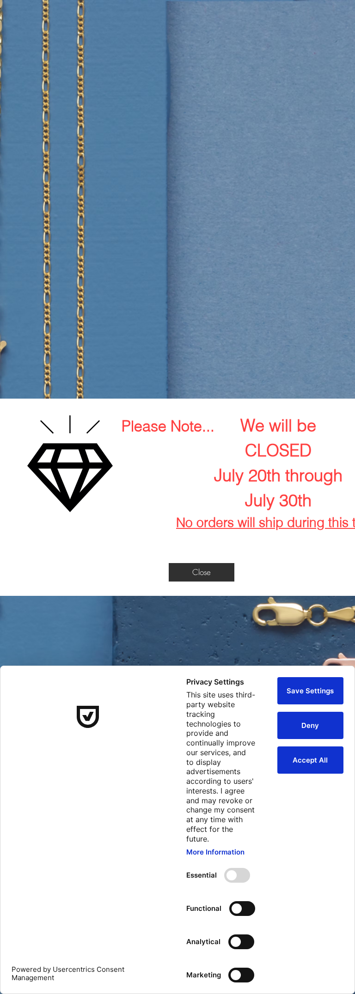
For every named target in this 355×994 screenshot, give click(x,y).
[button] (201, 572)
